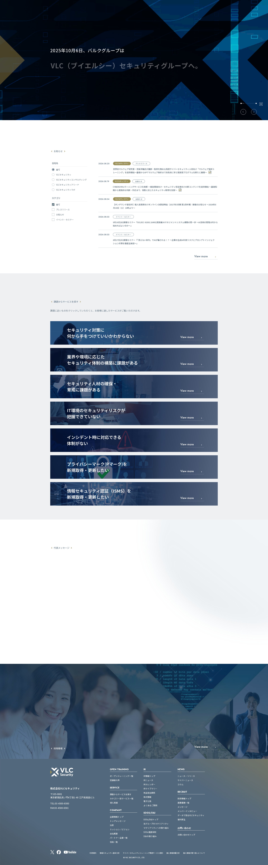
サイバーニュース (185, 780)
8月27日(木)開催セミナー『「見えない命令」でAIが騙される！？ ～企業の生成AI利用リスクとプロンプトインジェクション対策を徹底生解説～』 (164, 242)
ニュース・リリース (186, 776)
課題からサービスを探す (120, 794)
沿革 (112, 825)
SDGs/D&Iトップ (150, 819)
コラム (180, 784)
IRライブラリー (150, 788)
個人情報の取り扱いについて (194, 853)
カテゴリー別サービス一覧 (121, 798)
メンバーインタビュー (187, 811)
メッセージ (182, 806)
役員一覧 (114, 842)
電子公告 (147, 801)
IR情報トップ (149, 776)
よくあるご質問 (150, 805)
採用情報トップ (184, 798)
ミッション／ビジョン (119, 829)
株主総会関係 (149, 792)
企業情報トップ (117, 816)
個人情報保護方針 (173, 853)
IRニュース (148, 780)
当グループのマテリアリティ (156, 823)
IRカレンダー (149, 784)
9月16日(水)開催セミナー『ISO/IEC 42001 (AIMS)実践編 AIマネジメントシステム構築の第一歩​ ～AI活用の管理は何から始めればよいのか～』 (165, 224)
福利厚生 (181, 819)
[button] (243, 112)
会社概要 (114, 833)
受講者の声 (115, 780)
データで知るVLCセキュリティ (191, 815)
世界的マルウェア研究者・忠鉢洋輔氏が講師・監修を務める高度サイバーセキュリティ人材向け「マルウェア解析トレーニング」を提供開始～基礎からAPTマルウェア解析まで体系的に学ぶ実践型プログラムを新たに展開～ (164, 171)
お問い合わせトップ (186, 834)
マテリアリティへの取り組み (156, 827)
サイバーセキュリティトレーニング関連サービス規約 (143, 853)
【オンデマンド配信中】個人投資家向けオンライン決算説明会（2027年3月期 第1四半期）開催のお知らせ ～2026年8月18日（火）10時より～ (164, 206)
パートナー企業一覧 (118, 837)
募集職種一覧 (183, 802)
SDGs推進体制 (149, 832)
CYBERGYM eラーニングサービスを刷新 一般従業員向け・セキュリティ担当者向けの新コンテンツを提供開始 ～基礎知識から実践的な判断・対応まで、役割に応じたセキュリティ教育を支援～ (165, 188)
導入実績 (114, 802)
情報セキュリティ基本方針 (110, 853)
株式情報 (147, 797)
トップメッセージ (117, 821)
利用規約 (93, 853)
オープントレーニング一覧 (121, 776)
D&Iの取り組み (150, 836)
